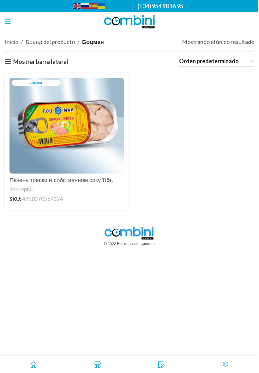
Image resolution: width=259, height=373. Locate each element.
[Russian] (85, 5)
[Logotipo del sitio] (129, 20)
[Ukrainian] (102, 5)
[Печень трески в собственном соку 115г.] (66, 125)
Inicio (11, 41)
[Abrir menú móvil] (8, 21)
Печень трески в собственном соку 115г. (61, 180)
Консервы (21, 189)
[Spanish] (93, 5)
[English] (77, 5)
